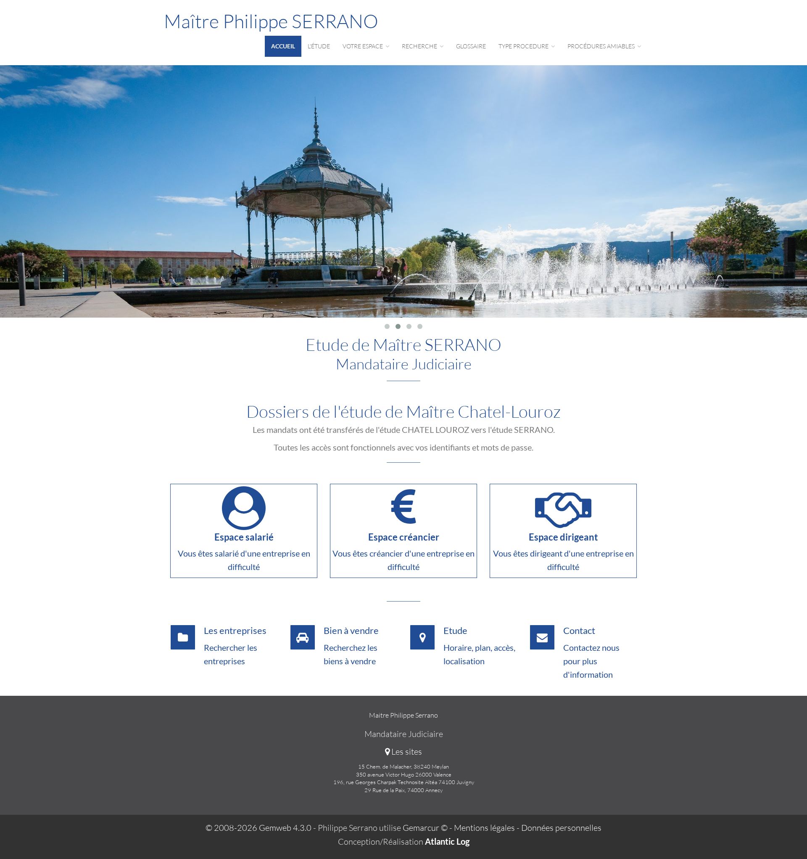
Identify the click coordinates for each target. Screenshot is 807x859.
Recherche (420, 46)
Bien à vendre (351, 630)
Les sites (406, 751)
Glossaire (471, 46)
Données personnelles (561, 827)
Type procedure (524, 46)
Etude (455, 630)
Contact (579, 630)
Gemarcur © (425, 827)
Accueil (283, 46)
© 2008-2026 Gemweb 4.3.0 (258, 827)
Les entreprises (235, 630)
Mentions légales (484, 827)
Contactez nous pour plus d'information (591, 660)
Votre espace (363, 46)
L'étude (319, 46)
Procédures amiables (601, 46)
